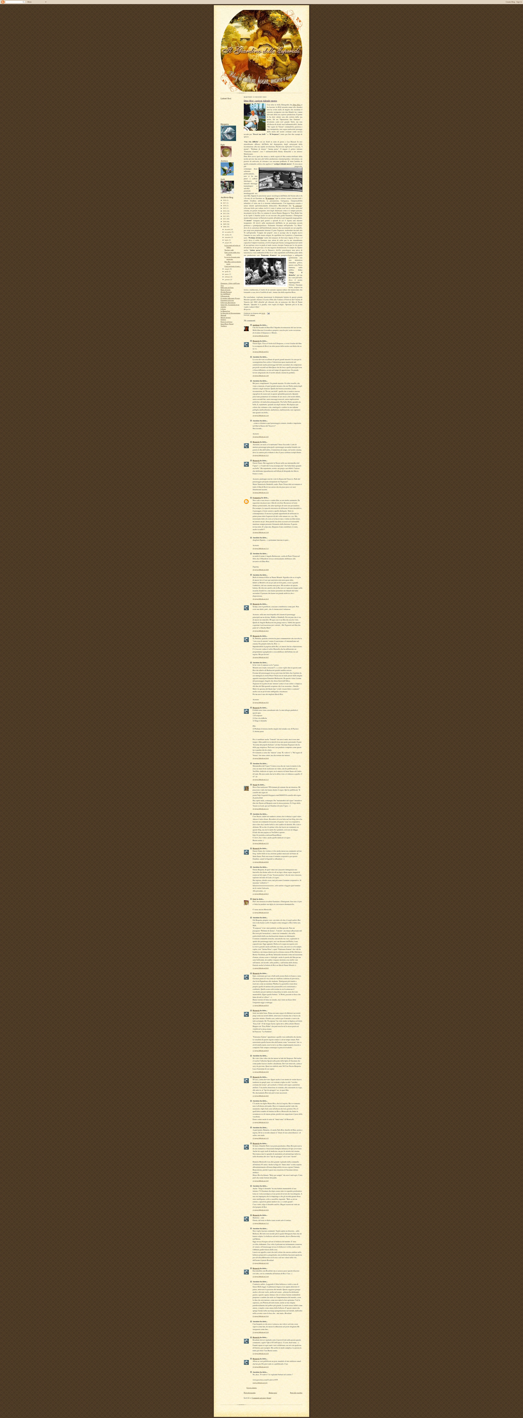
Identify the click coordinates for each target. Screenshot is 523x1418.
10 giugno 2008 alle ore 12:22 (261, 492)
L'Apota (223, 309)
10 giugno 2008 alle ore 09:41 (261, 352)
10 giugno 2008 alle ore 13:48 (261, 532)
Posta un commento (252, 1388)
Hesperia (256, 341)
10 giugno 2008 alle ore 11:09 (261, 376)
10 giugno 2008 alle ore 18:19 (261, 599)
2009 (225, 224)
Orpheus (223, 319)
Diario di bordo (225, 290)
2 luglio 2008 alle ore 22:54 (260, 1383)
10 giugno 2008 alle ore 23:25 (261, 843)
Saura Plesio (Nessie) (227, 324)
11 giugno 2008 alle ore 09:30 (261, 1005)
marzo (227, 274)
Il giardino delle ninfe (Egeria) (230, 298)
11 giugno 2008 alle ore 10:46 (261, 1072)
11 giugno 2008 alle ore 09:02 (261, 968)
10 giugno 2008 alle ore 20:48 (261, 758)
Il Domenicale (225, 296)
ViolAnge (224, 326)
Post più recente (250, 1392)
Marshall (223, 315)
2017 (225, 203)
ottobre (227, 235)
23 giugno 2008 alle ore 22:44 (261, 1316)
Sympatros (257, 497)
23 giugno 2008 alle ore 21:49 (261, 1276)
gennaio (227, 279)
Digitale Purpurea (226, 292)
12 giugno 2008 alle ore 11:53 (261, 1138)
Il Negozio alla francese (228, 302)
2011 (225, 219)
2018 (225, 200)
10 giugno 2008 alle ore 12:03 (261, 437)
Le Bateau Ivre (225, 311)
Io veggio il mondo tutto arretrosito (232, 258)
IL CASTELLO (225, 294)
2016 (225, 206)
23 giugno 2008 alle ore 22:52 (261, 1367)
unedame (256, 325)
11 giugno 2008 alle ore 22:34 (261, 1122)
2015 (225, 208)
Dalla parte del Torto (227, 287)
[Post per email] (268, 313)
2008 (225, 227)
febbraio (227, 277)
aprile (227, 271)
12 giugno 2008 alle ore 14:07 (261, 1181)
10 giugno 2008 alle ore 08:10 (261, 336)
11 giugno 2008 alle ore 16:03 (261, 1096)
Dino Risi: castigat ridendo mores (260, 100)
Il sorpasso (270, 198)
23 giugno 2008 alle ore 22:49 (261, 1332)
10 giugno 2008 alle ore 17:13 (261, 548)
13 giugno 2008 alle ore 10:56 (261, 1210)
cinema (252, 315)
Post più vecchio (296, 1392)
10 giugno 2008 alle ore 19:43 (261, 702)
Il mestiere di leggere (227, 300)
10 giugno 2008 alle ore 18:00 (261, 570)
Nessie (255, 784)
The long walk (229, 250)
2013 (225, 213)
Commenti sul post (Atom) (261, 1398)
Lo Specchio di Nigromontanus (230, 313)
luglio (227, 240)
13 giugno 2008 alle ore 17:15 (261, 1223)
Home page (273, 1392)
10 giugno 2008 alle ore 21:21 (261, 809)
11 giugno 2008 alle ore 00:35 (261, 894)
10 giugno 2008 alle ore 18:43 (261, 631)
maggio (227, 269)
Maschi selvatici (226, 317)
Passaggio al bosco (226, 322)
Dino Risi (296, 104)
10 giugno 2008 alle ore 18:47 (261, 657)
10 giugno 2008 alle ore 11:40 (261, 415)
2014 (225, 211)
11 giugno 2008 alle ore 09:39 (261, 1051)
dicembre (228, 229)
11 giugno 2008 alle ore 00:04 (261, 862)
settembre (228, 237)
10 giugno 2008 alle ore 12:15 (261, 455)
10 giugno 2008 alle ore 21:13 (261, 779)
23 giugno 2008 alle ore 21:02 (261, 1263)
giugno (227, 243)
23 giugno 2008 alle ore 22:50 (261, 1353)
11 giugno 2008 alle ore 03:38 (261, 912)
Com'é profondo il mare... (232, 266)
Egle (254, 899)
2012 (225, 216)
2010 (225, 221)
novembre (228, 232)
